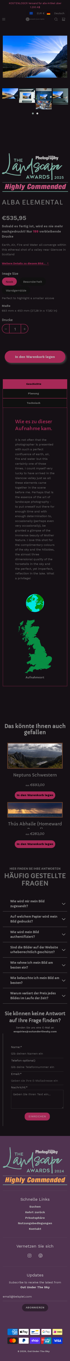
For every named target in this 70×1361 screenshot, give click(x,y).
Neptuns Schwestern (35, 775)
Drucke (7, 320)
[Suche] (56, 19)
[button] (33, 113)
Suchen (35, 1206)
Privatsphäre (35, 1218)
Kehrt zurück (35, 1212)
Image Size (10, 273)
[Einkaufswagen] (63, 19)
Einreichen (37, 1116)
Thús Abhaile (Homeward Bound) (35, 825)
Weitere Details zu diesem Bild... (23, 263)
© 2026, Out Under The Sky (34, 1351)
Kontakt (35, 1229)
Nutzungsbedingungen (35, 1223)
